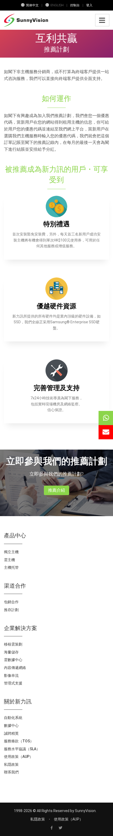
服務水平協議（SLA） (22, 749)
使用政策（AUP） (18, 756)
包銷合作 (11, 602)
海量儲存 (11, 652)
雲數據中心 (13, 660)
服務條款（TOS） (19, 741)
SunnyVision (85, 811)
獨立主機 (11, 552)
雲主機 (9, 560)
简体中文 (32, 5)
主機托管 (11, 567)
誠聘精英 (11, 733)
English (57, 5)
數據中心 (11, 725)
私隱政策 (11, 764)
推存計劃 (11, 610)
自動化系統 (13, 718)
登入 (89, 5)
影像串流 (11, 675)
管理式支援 (13, 683)
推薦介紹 (56, 490)
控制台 (75, 5)
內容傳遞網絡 (15, 668)
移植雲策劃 (13, 644)
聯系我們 (11, 772)
